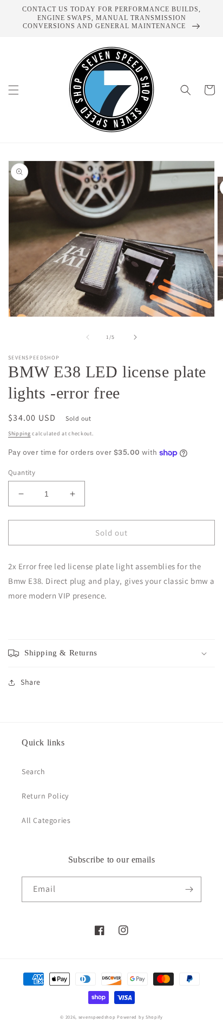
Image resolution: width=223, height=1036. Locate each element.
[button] (13, 90)
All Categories (46, 820)
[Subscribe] (189, 889)
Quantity (21, 472)
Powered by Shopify (140, 1017)
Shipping (19, 433)
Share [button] (31, 682)
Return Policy (45, 796)
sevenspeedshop (97, 1017)
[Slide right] (135, 337)
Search (33, 771)
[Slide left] (88, 337)
